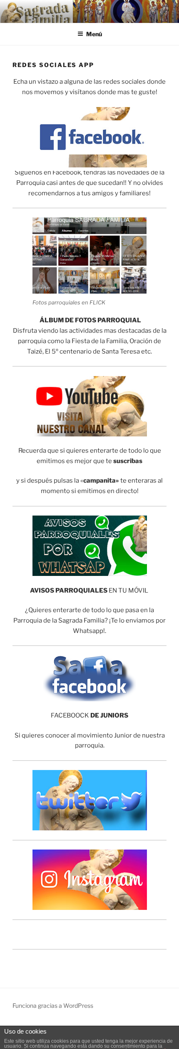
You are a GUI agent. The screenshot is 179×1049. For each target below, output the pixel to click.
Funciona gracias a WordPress (52, 1005)
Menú (94, 33)
